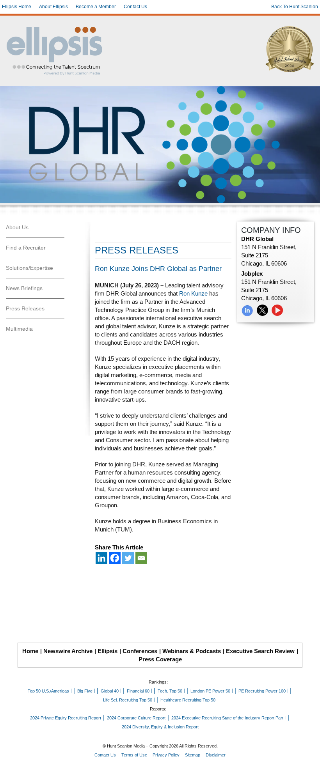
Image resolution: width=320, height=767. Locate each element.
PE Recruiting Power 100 (262, 691)
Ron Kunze (193, 293)
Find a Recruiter (26, 247)
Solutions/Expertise (29, 268)
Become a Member (96, 6)
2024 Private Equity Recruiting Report (65, 718)
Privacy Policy (166, 755)
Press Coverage (160, 659)
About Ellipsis (53, 6)
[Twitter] (128, 558)
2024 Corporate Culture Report (136, 718)
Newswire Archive (67, 651)
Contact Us (135, 6)
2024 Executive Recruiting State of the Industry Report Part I (228, 718)
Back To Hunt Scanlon (294, 6)
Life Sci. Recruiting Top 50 (127, 700)
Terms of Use (134, 755)
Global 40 (110, 691)
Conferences (140, 651)
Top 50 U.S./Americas (48, 691)
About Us (17, 227)
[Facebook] (115, 558)
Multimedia (19, 329)
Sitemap (192, 755)
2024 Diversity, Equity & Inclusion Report (160, 726)
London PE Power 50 (210, 691)
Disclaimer (216, 755)
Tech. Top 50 (170, 691)
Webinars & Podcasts (191, 651)
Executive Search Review (260, 651)
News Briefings (24, 288)
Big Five (84, 691)
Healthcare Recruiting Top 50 (187, 700)
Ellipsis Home (16, 6)
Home (30, 651)
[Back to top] (308, 755)
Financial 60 (138, 691)
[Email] (141, 558)
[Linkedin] (101, 558)
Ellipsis (107, 651)
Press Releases (25, 308)
